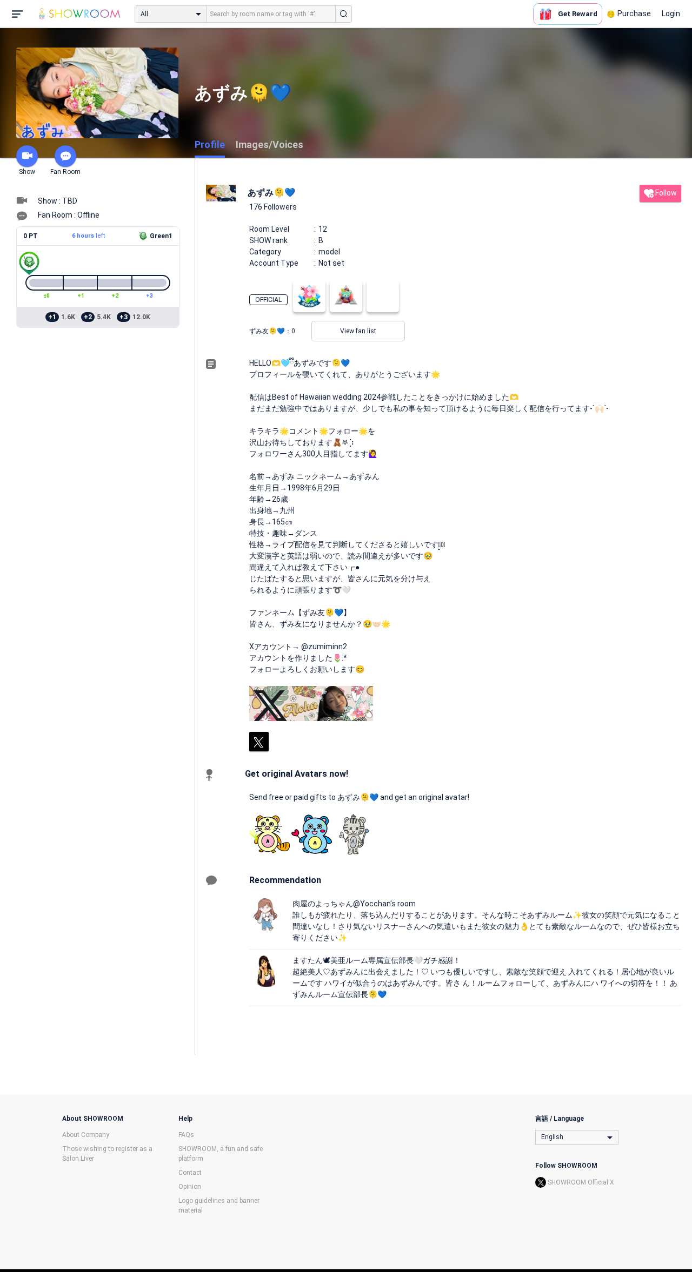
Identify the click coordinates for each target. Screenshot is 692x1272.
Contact (190, 1172)
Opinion (189, 1186)
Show (27, 172)
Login (671, 13)
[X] (259, 741)
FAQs (186, 1135)
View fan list (358, 331)
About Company (85, 1135)
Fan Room (65, 172)
